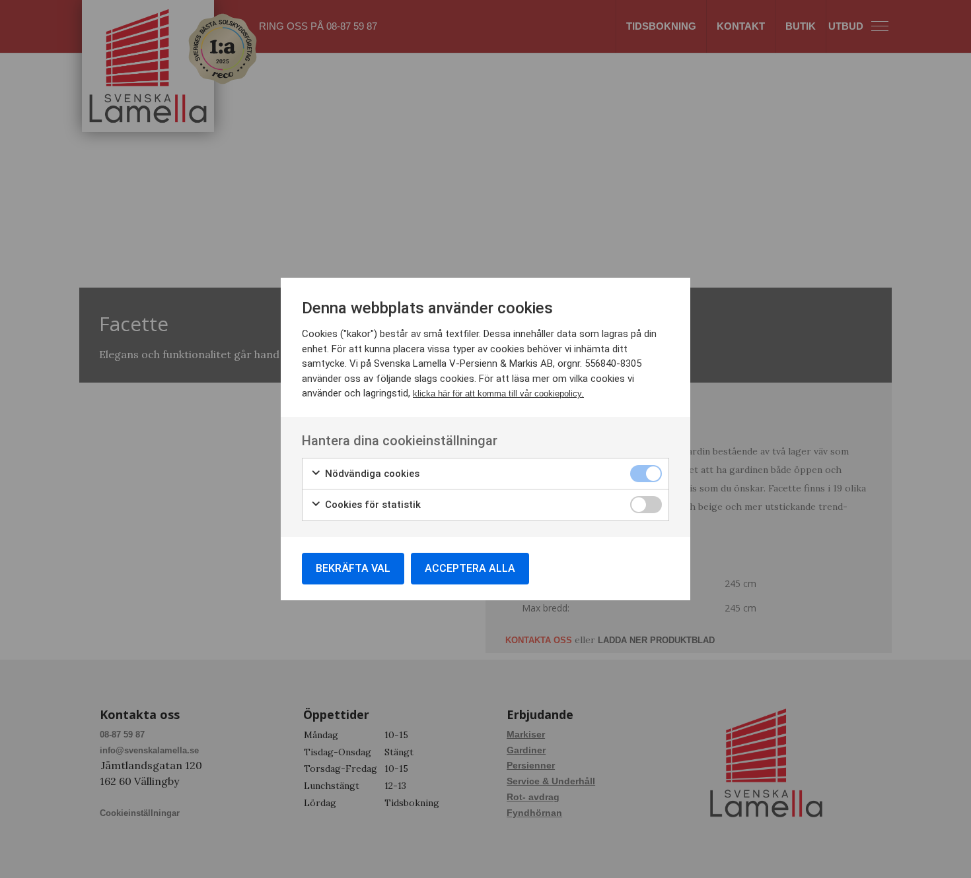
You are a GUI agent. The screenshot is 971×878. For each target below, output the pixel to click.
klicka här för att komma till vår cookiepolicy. (498, 393)
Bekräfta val (353, 568)
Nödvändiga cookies (370, 474)
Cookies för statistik (371, 505)
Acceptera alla (470, 568)
